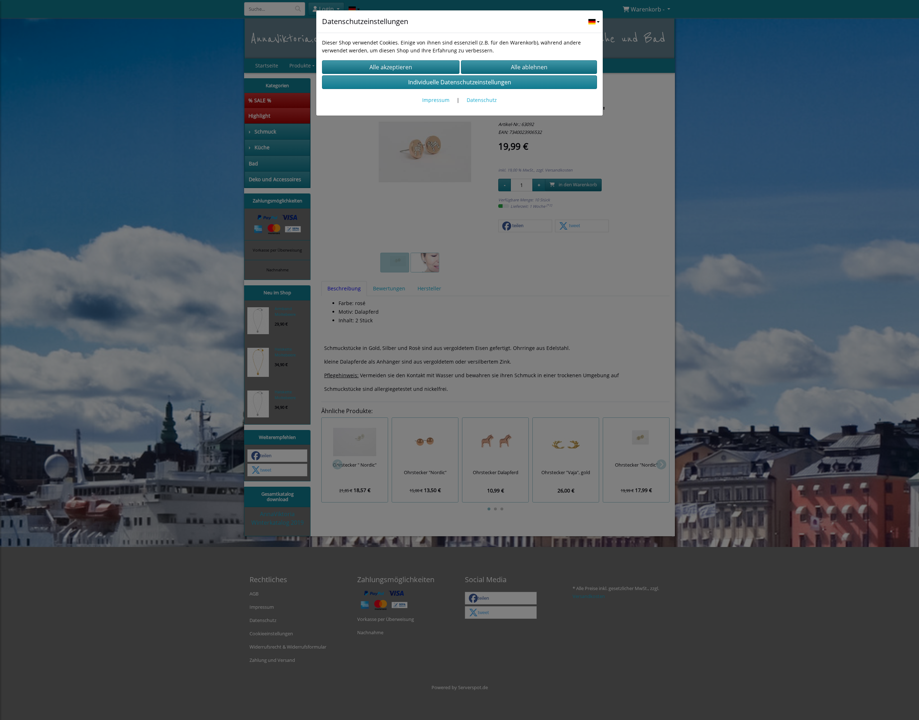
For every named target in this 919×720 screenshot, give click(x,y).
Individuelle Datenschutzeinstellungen (459, 82)
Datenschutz (482, 100)
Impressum (435, 100)
